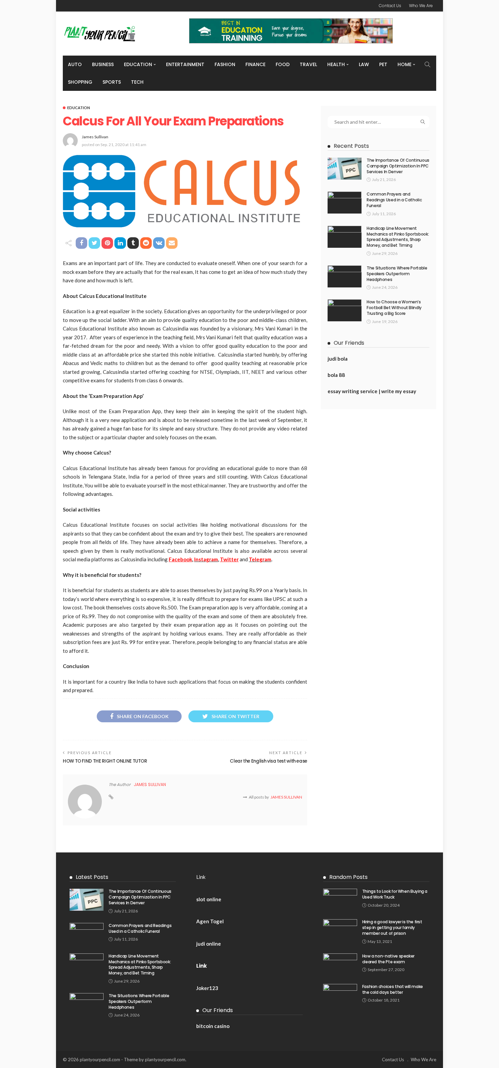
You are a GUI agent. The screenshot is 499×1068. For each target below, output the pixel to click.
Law (364, 64)
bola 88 (336, 375)
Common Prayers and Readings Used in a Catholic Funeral (394, 199)
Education (138, 64)
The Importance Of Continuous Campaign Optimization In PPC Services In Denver (398, 166)
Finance (255, 64)
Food (283, 64)
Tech (137, 82)
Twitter (229, 559)
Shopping (80, 82)
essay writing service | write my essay (372, 391)
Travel (308, 64)
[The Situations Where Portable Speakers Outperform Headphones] (345, 276)
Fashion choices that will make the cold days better (392, 989)
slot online (208, 899)
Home (404, 64)
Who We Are (421, 5)
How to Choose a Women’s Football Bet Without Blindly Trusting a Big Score (394, 307)
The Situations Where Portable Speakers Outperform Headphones (397, 273)
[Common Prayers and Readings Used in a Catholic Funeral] (345, 203)
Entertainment (185, 64)
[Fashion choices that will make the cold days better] (340, 995)
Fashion (225, 64)
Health (336, 64)
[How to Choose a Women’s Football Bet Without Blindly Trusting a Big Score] (345, 310)
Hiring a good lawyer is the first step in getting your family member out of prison (392, 927)
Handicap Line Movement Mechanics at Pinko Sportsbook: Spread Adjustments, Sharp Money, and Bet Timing (398, 236)
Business (103, 64)
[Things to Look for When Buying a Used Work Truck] (340, 900)
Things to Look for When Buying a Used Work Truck (394, 894)
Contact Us (390, 5)
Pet (383, 64)
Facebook (180, 559)
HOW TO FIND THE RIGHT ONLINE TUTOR (105, 761)
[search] (427, 64)
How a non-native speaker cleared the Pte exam (388, 959)
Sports (112, 82)
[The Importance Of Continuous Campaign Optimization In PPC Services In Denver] (345, 169)
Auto (75, 64)
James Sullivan (95, 136)
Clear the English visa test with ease (268, 761)
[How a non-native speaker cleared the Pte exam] (340, 964)
